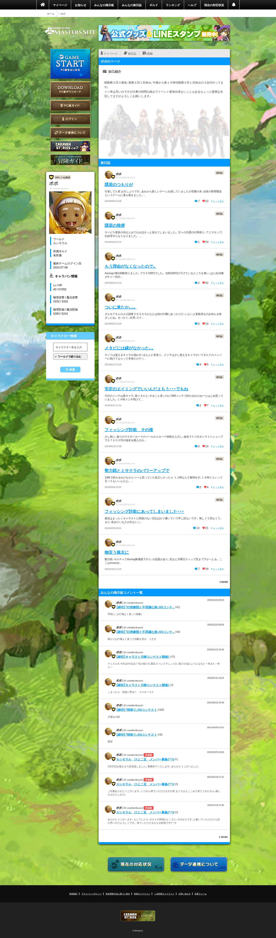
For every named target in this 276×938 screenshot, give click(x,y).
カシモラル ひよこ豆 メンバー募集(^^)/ (145, 759)
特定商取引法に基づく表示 (118, 893)
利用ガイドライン (142, 893)
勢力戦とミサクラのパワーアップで (137, 470)
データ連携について (70, 132)
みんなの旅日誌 (132, 5)
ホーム (50, 13)
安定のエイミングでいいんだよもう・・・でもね (146, 388)
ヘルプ (192, 5)
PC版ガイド (70, 105)
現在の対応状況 (214, 5)
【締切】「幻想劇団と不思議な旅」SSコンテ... (145, 607)
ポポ (118, 174)
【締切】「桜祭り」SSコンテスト (136, 709)
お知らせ (80, 5)
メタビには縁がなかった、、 (129, 348)
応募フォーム (201, 893)
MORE (224, 582)
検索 (72, 369)
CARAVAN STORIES (138, 915)
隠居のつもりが (119, 184)
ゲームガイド (70, 159)
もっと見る (218, 201)
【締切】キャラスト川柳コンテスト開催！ (143, 656)
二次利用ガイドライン (164, 893)
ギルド (154, 5)
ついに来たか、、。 (120, 307)
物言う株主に (117, 552)
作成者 (148, 755)
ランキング (173, 5)
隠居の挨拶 (115, 225)
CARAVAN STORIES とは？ (70, 146)
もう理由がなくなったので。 (130, 266)
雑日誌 (219, 172)
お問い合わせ (184, 893)
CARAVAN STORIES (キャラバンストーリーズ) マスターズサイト (70, 32)
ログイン (70, 119)
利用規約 (73, 893)
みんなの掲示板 (104, 5)
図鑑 (150, 53)
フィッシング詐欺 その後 (129, 429)
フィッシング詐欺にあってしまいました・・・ (144, 511)
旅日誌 (132, 53)
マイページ (60, 5)
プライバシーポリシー (91, 893)
